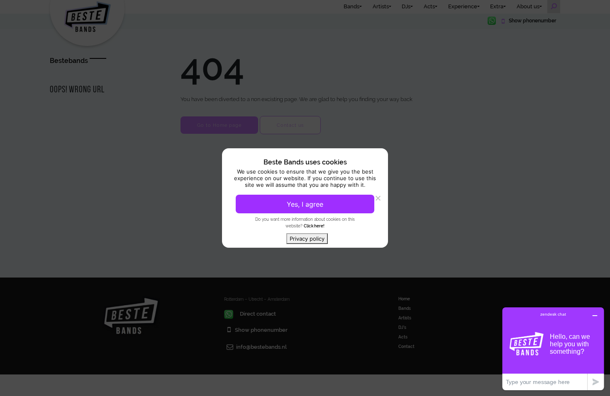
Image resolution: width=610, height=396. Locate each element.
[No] (377, 198)
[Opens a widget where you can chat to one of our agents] (553, 348)
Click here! (314, 225)
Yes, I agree (305, 204)
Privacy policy (307, 238)
